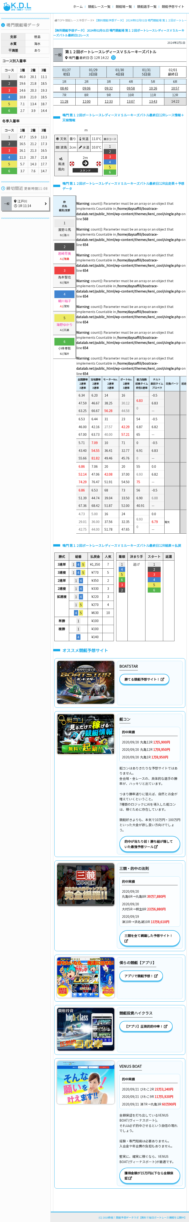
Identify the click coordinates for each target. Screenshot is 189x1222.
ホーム (78, 6)
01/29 (93, 71)
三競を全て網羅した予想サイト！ (149, 935)
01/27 (66, 71)
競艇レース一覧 (99, 6)
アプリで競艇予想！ (139, 976)
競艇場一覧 (124, 6)
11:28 (64, 101)
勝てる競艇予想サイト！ (142, 679)
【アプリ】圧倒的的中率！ (144, 1026)
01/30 (119, 71)
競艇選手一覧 (147, 6)
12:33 (109, 101)
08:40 (64, 88)
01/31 (146, 71)
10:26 (153, 88)
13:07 (131, 101)
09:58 (131, 88)
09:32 (109, 88)
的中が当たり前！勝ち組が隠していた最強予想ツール (148, 844)
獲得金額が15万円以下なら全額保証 (148, 1175)
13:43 (153, 101)
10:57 (175, 88)
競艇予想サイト (173, 6)
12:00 (87, 101)
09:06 (87, 88)
